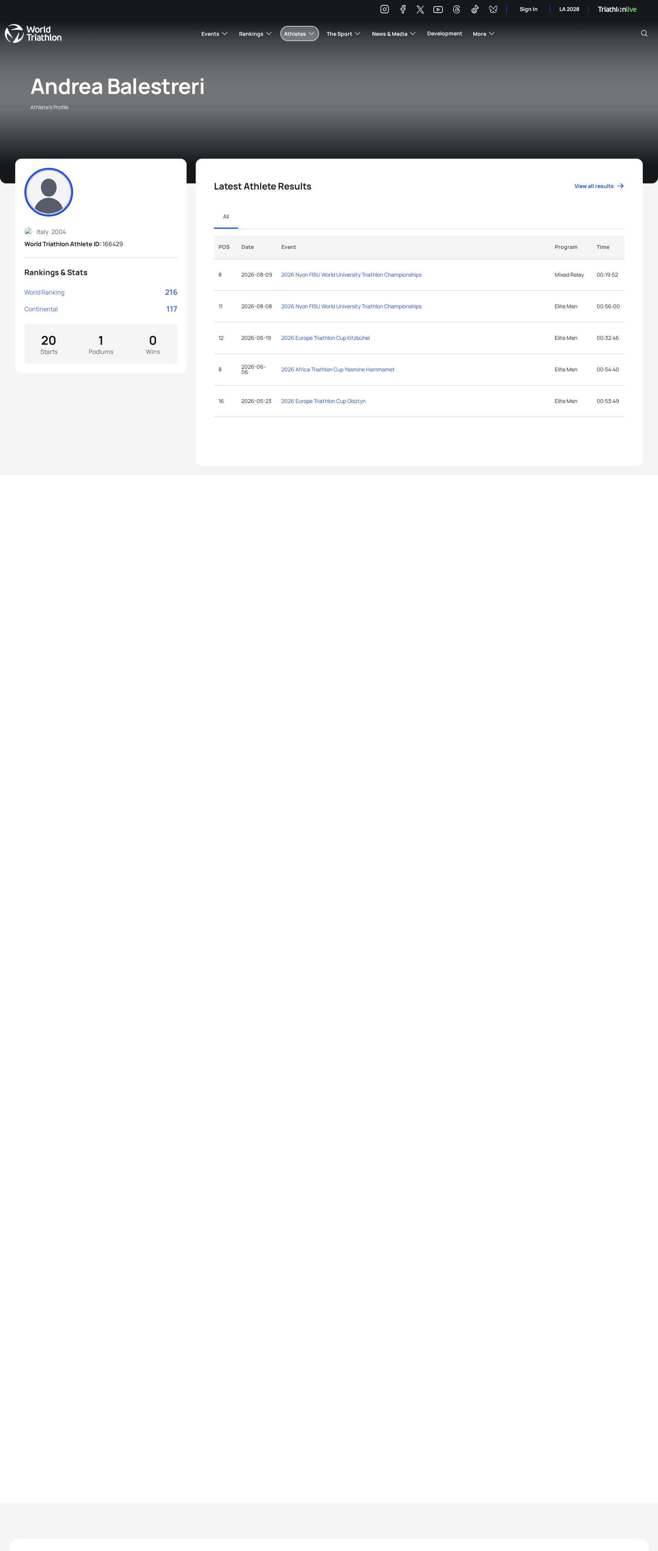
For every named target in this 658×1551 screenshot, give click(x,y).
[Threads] (456, 10)
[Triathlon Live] (617, 9)
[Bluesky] (493, 10)
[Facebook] (402, 10)
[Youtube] (438, 9)
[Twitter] (420, 10)
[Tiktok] (474, 10)
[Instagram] (384, 10)
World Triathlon (33, 33)
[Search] (644, 33)
